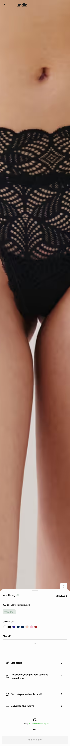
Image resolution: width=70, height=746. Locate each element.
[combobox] (35, 643)
